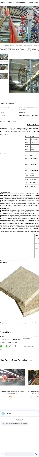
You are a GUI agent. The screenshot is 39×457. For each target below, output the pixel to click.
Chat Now (13, 397)
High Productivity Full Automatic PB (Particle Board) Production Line (12, 392)
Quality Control (33, 2)
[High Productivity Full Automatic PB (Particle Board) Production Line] (12, 377)
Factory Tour (20, 2)
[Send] (36, 454)
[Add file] (2, 454)
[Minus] (36, 414)
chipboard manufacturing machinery (15, 323)
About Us (10, 2)
